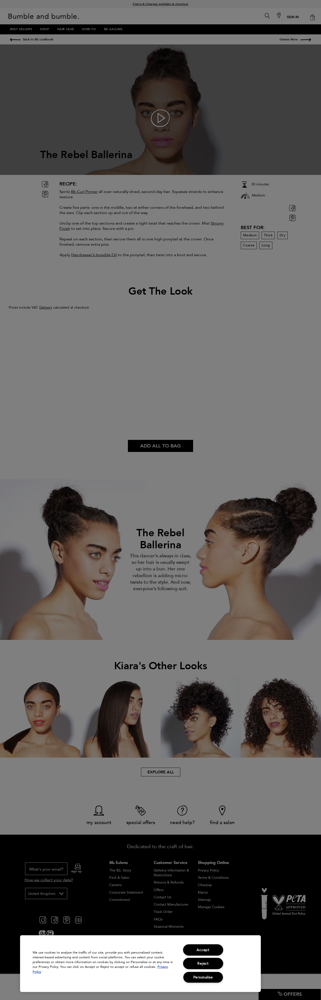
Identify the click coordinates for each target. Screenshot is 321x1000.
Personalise (203, 977)
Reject (202, 963)
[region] (140, 963)
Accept (203, 950)
